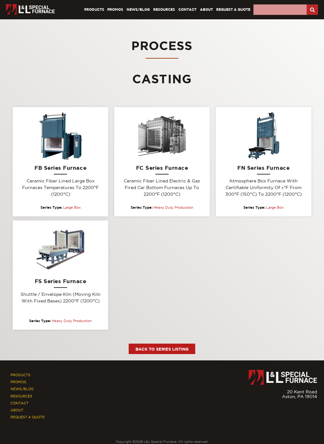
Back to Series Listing (162, 349)
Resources (164, 9)
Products (94, 9)
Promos (115, 9)
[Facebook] (303, 412)
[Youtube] (313, 412)
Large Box (72, 207)
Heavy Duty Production (173, 207)
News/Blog (138, 9)
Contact (187, 9)
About (206, 9)
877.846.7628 (302, 401)
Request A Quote (233, 9)
